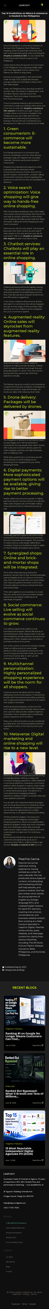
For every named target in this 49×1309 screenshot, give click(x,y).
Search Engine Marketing (15, 1228)
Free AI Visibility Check (14, 1242)
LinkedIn (32, 1304)
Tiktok (24, 1304)
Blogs (21, 970)
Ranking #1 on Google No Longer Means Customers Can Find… (23, 1036)
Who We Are (10, 1262)
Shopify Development (14, 1233)
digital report (34, 91)
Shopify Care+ (11, 1238)
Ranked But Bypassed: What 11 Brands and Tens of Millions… (24, 1093)
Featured (10, 1086)
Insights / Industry (14, 1029)
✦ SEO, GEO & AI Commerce (16, 1223)
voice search (9, 214)
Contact (9, 1271)
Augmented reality (11, 363)
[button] (5, 5)
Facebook (16, 1304)
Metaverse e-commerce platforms (18, 775)
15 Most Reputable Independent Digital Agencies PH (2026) (19, 1151)
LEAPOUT (24, 5)
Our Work (9, 1257)
